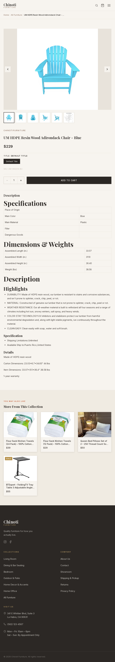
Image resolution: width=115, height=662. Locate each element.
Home (6, 15)
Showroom (66, 571)
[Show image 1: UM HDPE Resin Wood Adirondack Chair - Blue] (9, 117)
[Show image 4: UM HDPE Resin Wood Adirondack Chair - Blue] (45, 117)
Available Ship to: (15, 345)
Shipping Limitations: (17, 340)
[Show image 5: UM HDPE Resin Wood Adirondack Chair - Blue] (57, 117)
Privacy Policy (67, 591)
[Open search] (97, 5)
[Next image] (107, 69)
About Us (65, 558)
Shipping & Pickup (69, 578)
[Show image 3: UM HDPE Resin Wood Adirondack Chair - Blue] (33, 117)
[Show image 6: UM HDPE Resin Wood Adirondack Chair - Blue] (68, 117)
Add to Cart (69, 180)
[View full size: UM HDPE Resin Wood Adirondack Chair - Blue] (57, 69)
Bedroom (8, 571)
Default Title (12, 161)
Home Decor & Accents (16, 584)
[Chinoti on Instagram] (5, 542)
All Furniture (16, 15)
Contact (64, 565)
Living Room (10, 558)
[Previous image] (8, 69)
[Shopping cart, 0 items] (102, 5)
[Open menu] (109, 5)
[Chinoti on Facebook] (10, 542)
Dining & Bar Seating (14, 565)
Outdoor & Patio (12, 578)
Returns (64, 584)
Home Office (10, 591)
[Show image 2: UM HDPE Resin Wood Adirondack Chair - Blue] (21, 117)
